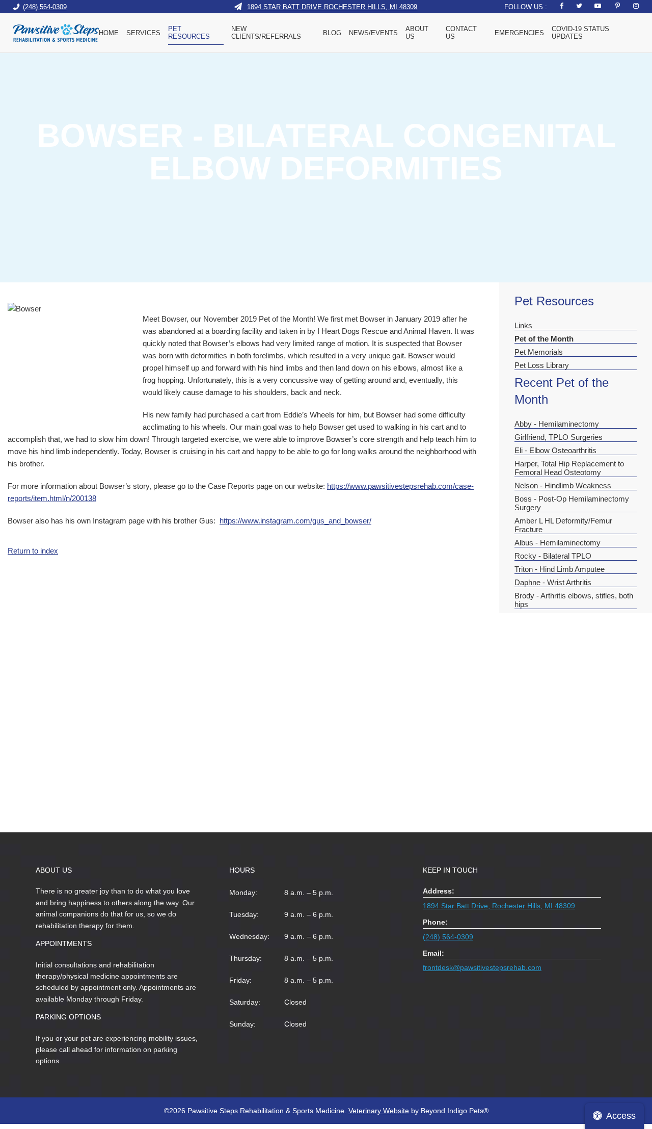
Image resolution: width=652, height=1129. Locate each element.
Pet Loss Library (541, 365)
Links (523, 325)
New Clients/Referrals (266, 32)
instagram (635, 6)
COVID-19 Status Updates (580, 32)
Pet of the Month (544, 338)
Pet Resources (189, 32)
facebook (560, 6)
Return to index (33, 550)
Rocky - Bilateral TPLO (552, 556)
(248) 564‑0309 (45, 6)
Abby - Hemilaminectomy (556, 423)
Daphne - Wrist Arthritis (552, 582)
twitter (579, 6)
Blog (332, 33)
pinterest (616, 6)
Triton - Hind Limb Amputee (559, 569)
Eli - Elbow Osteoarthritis (555, 450)
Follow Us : (525, 7)
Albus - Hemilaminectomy (557, 542)
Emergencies (519, 33)
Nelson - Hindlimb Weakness (562, 485)
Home (109, 33)
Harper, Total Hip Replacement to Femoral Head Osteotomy (569, 468)
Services (143, 33)
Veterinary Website (378, 1111)
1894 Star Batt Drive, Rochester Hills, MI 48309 (499, 906)
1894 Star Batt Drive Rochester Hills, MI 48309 (332, 6)
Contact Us (461, 32)
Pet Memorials (538, 352)
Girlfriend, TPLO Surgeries (558, 437)
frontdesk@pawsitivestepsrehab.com (482, 967)
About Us (416, 32)
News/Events (373, 33)
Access (621, 1116)
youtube (597, 6)
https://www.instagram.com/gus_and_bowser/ (295, 520)
